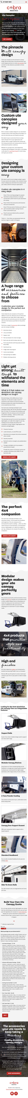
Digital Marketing (10, 1089)
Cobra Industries (22, 912)
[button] (26, 2)
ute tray (9, 599)
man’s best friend (13, 151)
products (13, 669)
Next (5, 1015)
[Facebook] (12, 1093)
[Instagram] (16, 1093)
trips (15, 30)
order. (6, 860)
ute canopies (21, 63)
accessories (14, 325)
